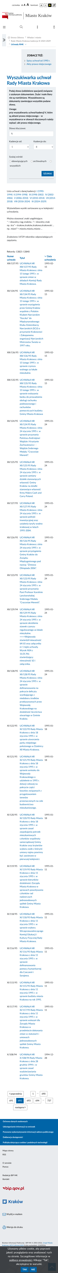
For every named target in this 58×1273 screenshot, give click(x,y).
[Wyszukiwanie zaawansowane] (21, 27)
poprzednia (16, 1094)
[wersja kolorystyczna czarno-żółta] (50, 5)
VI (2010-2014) (37, 198)
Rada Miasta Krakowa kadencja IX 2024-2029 (31, 41)
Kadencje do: (40, 141)
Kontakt (6, 1179)
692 (20, 1101)
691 (11, 1101)
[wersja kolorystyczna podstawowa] (41, 5)
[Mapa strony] (38, 28)
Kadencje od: (15, 141)
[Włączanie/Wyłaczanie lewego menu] (4, 40)
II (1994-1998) (20, 195)
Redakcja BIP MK (10, 1175)
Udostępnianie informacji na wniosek (19, 1127)
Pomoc (6, 1167)
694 (37, 1101)
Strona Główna (17, 38)
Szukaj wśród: (16, 157)
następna (20, 1107)
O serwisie (7, 1163)
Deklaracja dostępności (13, 1137)
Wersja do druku (14, 1227)
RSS (4, 1155)
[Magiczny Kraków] (29, 1203)
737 (49, 1101)
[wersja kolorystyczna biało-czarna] (45, 5)
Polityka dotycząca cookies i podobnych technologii (25, 1143)
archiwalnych (39, 161)
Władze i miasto (34, 38)
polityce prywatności (20, 1260)
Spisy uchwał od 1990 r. (38, 61)
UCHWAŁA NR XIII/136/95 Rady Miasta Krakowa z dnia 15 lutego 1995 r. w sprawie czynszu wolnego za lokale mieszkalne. (31, 362)
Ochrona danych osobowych (15, 1122)
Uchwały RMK (17, 45)
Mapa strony (8, 1151)
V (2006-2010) (21, 198)
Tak (25, 1269)
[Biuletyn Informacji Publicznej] (29, 1190)
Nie (33, 1269)
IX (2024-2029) (39, 201)
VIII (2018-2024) (22, 201)
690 (43, 1094)
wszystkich (15, 166)
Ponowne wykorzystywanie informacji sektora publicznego (28, 1132)
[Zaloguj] (54, 28)
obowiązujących (19, 161)
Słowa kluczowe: (17, 128)
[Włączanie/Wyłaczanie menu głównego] (4, 27)
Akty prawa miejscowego (39, 64)
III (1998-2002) (36, 195)
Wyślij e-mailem (14, 1214)
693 (29, 1101)
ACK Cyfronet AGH (16, 1245)
